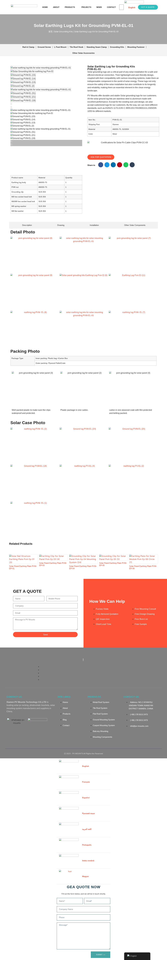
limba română (88, 861)
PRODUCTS (70, 7)
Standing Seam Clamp (97, 47)
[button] (100, 164)
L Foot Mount (60, 47)
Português (86, 845)
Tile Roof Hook (76, 47)
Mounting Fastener (136, 47)
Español (86, 798)
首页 (50, 31)
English (131, 7)
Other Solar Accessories (83, 53)
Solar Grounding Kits (63, 31)
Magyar (85, 876)
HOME (45, 7)
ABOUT (56, 7)
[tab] (26, 225)
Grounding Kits (117, 47)
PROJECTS (86, 7)
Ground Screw (44, 47)
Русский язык (88, 813)
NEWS (99, 7)
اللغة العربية (86, 829)
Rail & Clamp (28, 47)
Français (86, 782)
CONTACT (111, 7)
